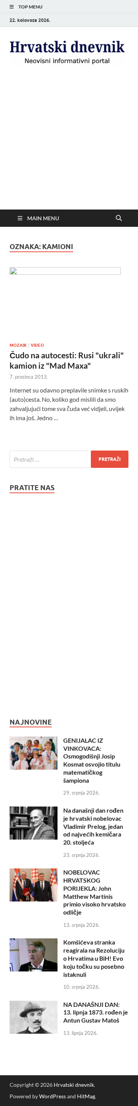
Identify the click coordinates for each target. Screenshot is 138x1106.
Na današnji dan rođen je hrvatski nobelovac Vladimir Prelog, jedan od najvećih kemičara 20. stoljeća (93, 826)
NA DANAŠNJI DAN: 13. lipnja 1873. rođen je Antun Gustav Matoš (95, 1012)
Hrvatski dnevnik (74, 1084)
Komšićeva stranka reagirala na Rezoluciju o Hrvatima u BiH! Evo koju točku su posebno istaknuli (94, 958)
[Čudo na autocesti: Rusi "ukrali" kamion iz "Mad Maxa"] (69, 301)
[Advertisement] (69, 150)
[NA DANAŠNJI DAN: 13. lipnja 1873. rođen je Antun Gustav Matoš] (34, 1005)
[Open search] (119, 218)
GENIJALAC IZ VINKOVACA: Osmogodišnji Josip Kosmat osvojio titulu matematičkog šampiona (91, 760)
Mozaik (18, 345)
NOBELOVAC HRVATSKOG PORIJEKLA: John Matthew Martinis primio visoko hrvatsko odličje (94, 892)
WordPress (52, 1096)
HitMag (86, 1096)
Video (37, 345)
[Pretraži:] (69, 459)
